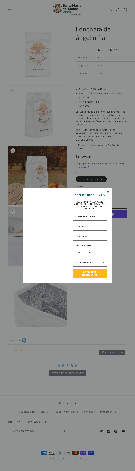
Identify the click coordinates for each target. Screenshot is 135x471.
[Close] (108, 192)
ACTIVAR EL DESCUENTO (89, 273)
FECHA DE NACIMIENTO (83, 245)
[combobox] (90, 263)
